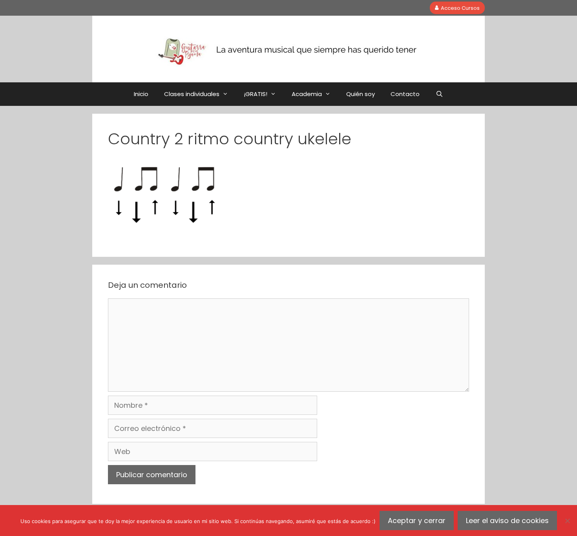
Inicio (141, 94)
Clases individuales (191, 94)
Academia (307, 94)
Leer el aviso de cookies (507, 520)
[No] (567, 521)
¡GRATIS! (255, 94)
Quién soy (360, 94)
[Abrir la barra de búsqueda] (439, 94)
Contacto (405, 94)
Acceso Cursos (460, 7)
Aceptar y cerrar (417, 520)
